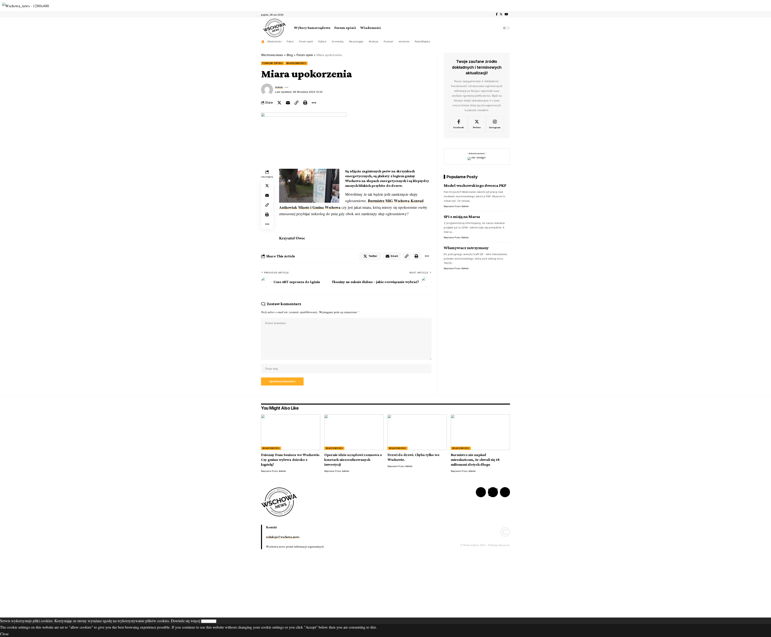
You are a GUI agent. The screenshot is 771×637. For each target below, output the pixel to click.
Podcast (388, 41)
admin (279, 87)
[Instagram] (495, 124)
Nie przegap (356, 41)
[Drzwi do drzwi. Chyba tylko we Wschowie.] (417, 432)
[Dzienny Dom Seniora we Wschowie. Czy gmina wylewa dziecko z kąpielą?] (290, 432)
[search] (497, 28)
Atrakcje (373, 41)
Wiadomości (274, 41)
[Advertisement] (120, 589)
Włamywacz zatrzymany (466, 247)
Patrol (290, 41)
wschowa (404, 41)
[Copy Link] (297, 103)
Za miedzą (337, 41)
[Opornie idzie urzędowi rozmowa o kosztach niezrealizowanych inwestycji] (353, 432)
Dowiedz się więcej (185, 620)
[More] (314, 103)
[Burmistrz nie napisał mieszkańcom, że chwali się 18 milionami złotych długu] (480, 432)
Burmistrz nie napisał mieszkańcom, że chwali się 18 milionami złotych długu (475, 459)
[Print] (305, 103)
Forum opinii (306, 41)
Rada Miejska (422, 41)
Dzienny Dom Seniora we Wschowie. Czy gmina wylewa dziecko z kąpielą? (290, 459)
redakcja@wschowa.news (282, 537)
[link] (319, 207)
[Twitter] (501, 14)
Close (4, 633)
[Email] (288, 103)
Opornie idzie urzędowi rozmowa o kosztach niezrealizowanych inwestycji (353, 459)
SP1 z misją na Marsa (462, 216)
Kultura (322, 41)
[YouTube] (506, 14)
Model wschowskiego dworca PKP (475, 185)
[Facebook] (497, 14)
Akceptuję (208, 621)
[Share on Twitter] (279, 103)
